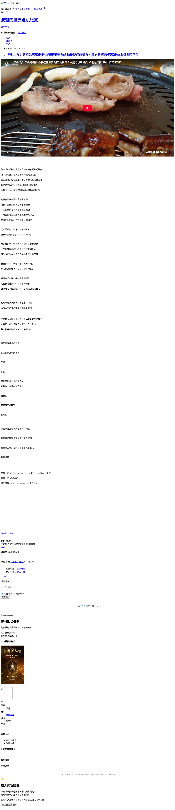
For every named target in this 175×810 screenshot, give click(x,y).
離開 (14, 805)
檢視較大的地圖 (7, 533)
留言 (21, 562)
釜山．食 (21, 572)
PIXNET (68, 774)
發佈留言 (5, 597)
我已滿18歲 (6, 805)
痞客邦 (15, 562)
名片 (8, 44)
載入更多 (5, 581)
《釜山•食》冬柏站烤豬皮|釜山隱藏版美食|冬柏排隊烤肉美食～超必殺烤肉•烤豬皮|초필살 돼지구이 (72, 54)
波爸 (3, 547)
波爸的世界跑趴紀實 (19, 20)
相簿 (8, 38)
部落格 (9, 41)
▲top (3, 576)
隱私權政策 (102, 774)
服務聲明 (112, 774)
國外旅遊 (21, 569)
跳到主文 (5, 27)
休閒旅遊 (22, 33)
